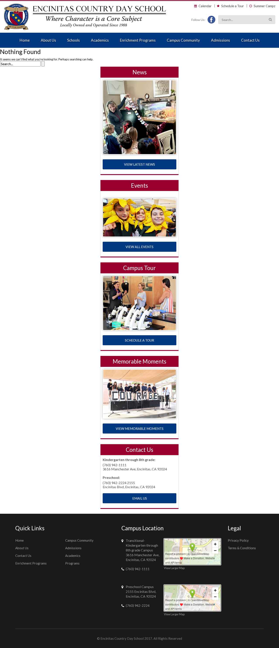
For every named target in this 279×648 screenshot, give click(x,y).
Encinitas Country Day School (122, 638)
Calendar (205, 6)
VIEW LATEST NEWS (139, 164)
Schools (73, 40)
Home (25, 40)
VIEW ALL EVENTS (139, 247)
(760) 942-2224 (138, 605)
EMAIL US (139, 498)
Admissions (220, 40)
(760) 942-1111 (138, 569)
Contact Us (250, 40)
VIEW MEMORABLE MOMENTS (139, 428)
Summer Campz (264, 6)
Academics (100, 40)
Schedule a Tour (232, 6)
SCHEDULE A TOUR (139, 340)
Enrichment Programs (138, 40)
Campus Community (183, 40)
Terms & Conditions (242, 548)
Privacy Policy (238, 540)
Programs (72, 563)
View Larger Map (174, 568)
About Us (48, 40)
